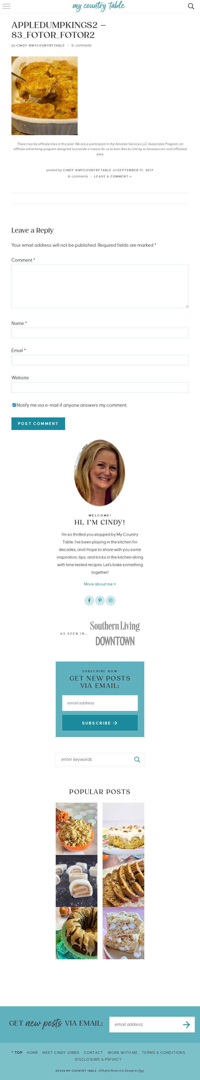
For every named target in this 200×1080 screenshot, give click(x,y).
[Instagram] (111, 601)
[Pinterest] (100, 601)
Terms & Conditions (163, 1053)
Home (32, 1053)
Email (18, 350)
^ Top (17, 1053)
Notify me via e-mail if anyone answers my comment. (72, 405)
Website (20, 377)
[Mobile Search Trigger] (190, 9)
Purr (141, 1070)
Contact (93, 1053)
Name (19, 323)
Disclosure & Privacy (98, 1059)
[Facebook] (89, 601)
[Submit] (137, 759)
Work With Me (123, 1053)
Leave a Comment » (113, 176)
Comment (23, 260)
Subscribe (97, 723)
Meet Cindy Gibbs (60, 1053)
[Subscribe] (187, 1024)
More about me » (100, 584)
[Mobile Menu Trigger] (7, 9)
